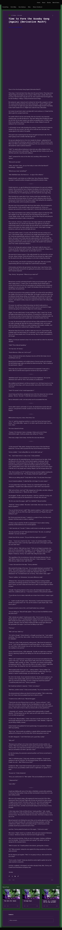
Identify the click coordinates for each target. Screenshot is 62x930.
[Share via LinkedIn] (15, 876)
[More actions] (52, 15)
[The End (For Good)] (11, 894)
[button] (49, 2)
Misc (29, 7)
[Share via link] (18, 876)
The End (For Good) (10, 901)
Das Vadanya (22, 7)
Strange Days (28, 901)
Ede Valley (13, 7)
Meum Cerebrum (37, 7)
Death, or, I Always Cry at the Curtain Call (49, 901)
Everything (5, 7)
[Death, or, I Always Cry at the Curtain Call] (50, 894)
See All (58, 886)
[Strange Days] (31, 894)
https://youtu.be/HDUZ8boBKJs (15, 27)
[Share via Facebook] (9, 876)
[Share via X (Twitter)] (12, 876)
